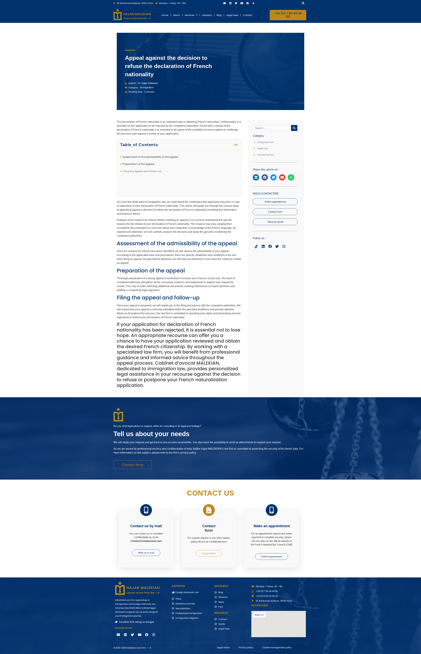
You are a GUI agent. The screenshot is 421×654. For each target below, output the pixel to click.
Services (189, 15)
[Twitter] (236, 3)
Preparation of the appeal (138, 164)
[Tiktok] (256, 246)
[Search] (304, 3)
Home (164, 15)
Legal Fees (232, 15)
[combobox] (281, 3)
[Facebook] (247, 3)
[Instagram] (283, 246)
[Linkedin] (230, 3)
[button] (236, 145)
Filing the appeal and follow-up (142, 171)
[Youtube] (241, 3)
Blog (219, 15)
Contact (247, 15)
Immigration (147, 87)
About (176, 15)
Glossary (207, 15)
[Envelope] (224, 3)
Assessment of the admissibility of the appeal (150, 157)
